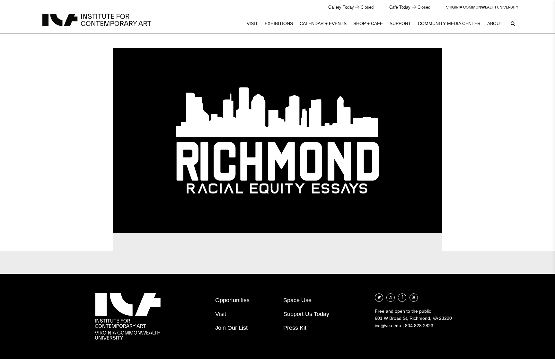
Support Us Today (306, 314)
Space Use (297, 300)
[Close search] (535, 22)
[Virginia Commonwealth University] (482, 7)
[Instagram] (390, 297)
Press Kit (294, 328)
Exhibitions (279, 23)
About (495, 23)
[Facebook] (402, 297)
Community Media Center (449, 23)
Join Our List (231, 328)
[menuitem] (252, 23)
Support (400, 23)
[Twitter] (379, 297)
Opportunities (232, 300)
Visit (252, 23)
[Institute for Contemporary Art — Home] (97, 20)
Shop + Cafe (368, 23)
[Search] (512, 23)
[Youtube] (414, 297)
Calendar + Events (323, 23)
